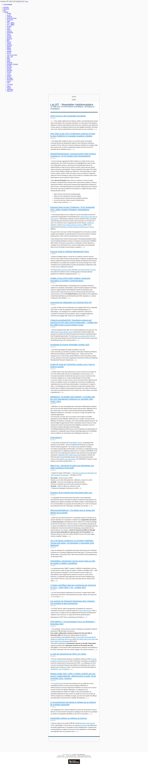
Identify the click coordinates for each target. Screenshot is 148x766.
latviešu (9, 76)
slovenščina (10, 79)
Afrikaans (9, 16)
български (10, 19)
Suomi (8, 34)
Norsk (8, 59)
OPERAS (53, 225)
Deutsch (9, 37)
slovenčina (10, 78)
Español (9, 68)
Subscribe (6, 7)
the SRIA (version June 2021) (86, 639)
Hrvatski (9, 26)
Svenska (9, 72)
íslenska (9, 46)
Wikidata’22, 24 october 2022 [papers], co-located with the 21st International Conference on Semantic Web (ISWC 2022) (72, 399)
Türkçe (9, 86)
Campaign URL (4, 1)
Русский (9, 67)
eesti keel (9, 31)
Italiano (9, 48)
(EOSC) (62, 459)
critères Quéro (58, 683)
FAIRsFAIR (61, 455)
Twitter (7, 4)
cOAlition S (90, 223)
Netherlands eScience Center (62, 269)
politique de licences (81, 725)
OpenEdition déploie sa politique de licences (68, 718)
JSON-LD (66, 669)
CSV (59, 669)
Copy (26, 1)
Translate (5, 12)
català (8, 21)
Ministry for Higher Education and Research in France (77, 227)
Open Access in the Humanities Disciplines (68, 116)
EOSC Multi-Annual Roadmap (60, 641)
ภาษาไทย (10, 84)
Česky (8, 28)
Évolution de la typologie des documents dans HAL (71, 493)
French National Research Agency (72, 225)
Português (9, 62)
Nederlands (10, 32)
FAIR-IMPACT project (75, 442)
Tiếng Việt (10, 91)
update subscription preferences (84, 755)
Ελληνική (9, 38)
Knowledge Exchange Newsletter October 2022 (69, 345)
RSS (4, 10)
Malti (8, 58)
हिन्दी (8, 40)
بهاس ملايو (10, 56)
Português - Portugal (12, 64)
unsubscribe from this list (71, 755)
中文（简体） (11, 23)
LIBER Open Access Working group (61, 332)
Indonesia (9, 45)
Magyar (9, 41)
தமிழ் (8, 82)
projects (75, 455)
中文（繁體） (11, 24)
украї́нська (10, 89)
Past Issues (6, 9)
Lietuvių (9, 75)
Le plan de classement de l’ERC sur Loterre (68, 654)
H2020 (71, 455)
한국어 (9, 53)
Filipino (9, 88)
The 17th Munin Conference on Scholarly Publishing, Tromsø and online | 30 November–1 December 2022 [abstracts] (72, 543)
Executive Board (70, 459)
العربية (9, 15)
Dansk (8, 29)
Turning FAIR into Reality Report (86, 637)
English (9, 13)
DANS (95, 449)
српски (9, 81)
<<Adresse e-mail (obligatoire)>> (78, 754)
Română (9, 65)
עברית (8, 73)
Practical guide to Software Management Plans (69, 251)
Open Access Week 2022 (81, 336)
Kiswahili (9, 70)
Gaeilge (9, 43)
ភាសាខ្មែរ (9, 51)
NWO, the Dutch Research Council (84, 269)
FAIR (78, 446)
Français (9, 35)
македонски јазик (12, 55)
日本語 (9, 49)
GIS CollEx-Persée (85, 610)
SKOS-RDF (54, 669)
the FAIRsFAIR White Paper (63, 639)
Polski (8, 61)
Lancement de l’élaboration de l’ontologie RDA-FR (71, 302)
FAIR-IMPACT (56, 437)
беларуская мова (11, 18)
